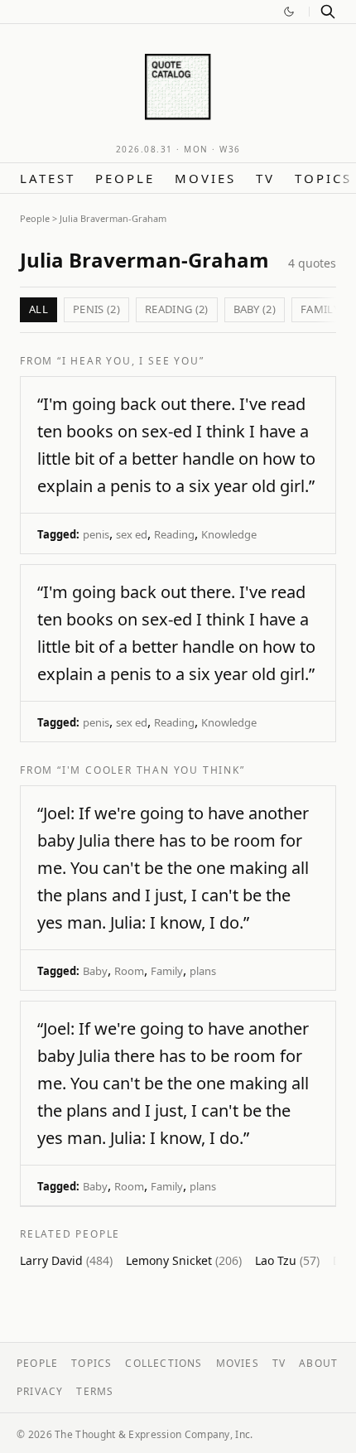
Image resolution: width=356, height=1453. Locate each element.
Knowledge (229, 534)
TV (265, 178)
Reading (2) (177, 309)
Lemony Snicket (184, 1260)
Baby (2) (255, 309)
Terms (94, 1391)
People (125, 178)
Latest (47, 178)
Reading (174, 534)
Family (167, 970)
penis (96, 534)
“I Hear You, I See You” (130, 361)
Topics (323, 178)
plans (203, 970)
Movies (205, 178)
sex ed (131, 534)
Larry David (66, 1260)
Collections (163, 1363)
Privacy (40, 1391)
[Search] (328, 11)
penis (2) (96, 309)
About (318, 1363)
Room (129, 970)
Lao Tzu (287, 1260)
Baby (95, 970)
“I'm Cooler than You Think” (151, 770)
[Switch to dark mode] (289, 12)
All (38, 309)
